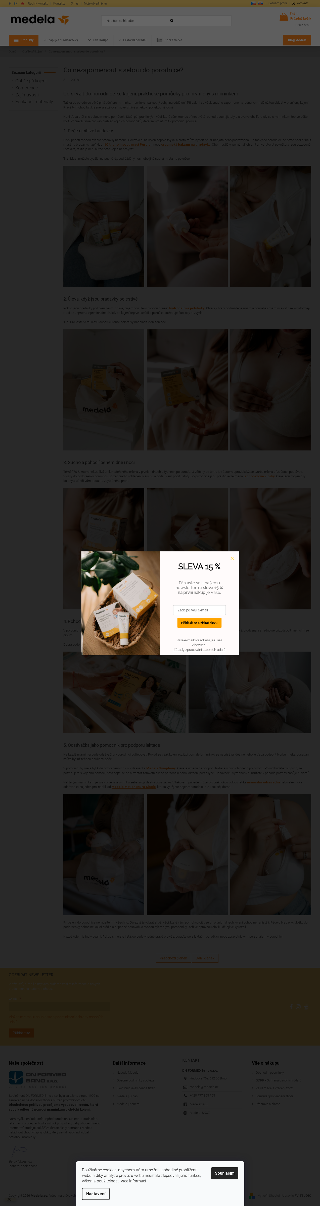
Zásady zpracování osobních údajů (199, 650)
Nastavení (95, 1193)
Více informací (133, 1181)
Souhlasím (225, 1173)
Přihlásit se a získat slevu (199, 622)
